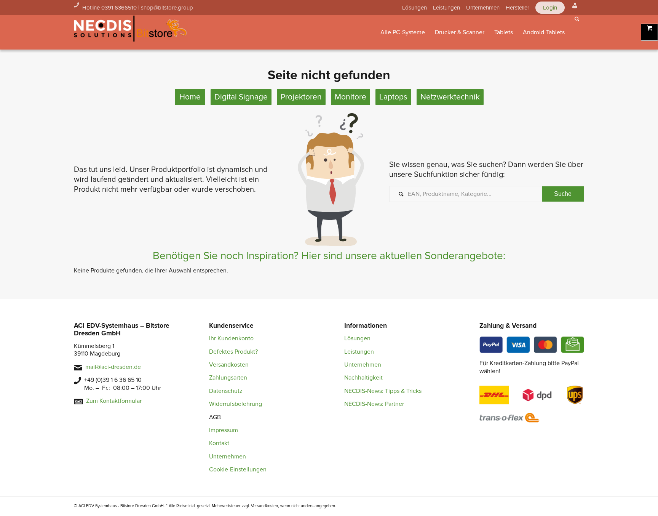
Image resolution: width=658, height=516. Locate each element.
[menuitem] (414, 7)
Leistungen (446, 7)
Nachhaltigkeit (363, 377)
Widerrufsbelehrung (235, 404)
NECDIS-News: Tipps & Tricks (383, 391)
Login (550, 7)
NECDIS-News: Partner (374, 404)
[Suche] (577, 32)
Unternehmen (483, 7)
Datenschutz (226, 391)
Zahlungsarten (228, 377)
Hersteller (517, 7)
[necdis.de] (131, 32)
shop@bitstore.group (167, 7)
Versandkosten (229, 365)
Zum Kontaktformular (114, 401)
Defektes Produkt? (233, 352)
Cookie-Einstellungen (238, 469)
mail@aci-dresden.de (113, 367)
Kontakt (219, 443)
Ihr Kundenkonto (231, 338)
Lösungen (414, 7)
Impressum (223, 430)
